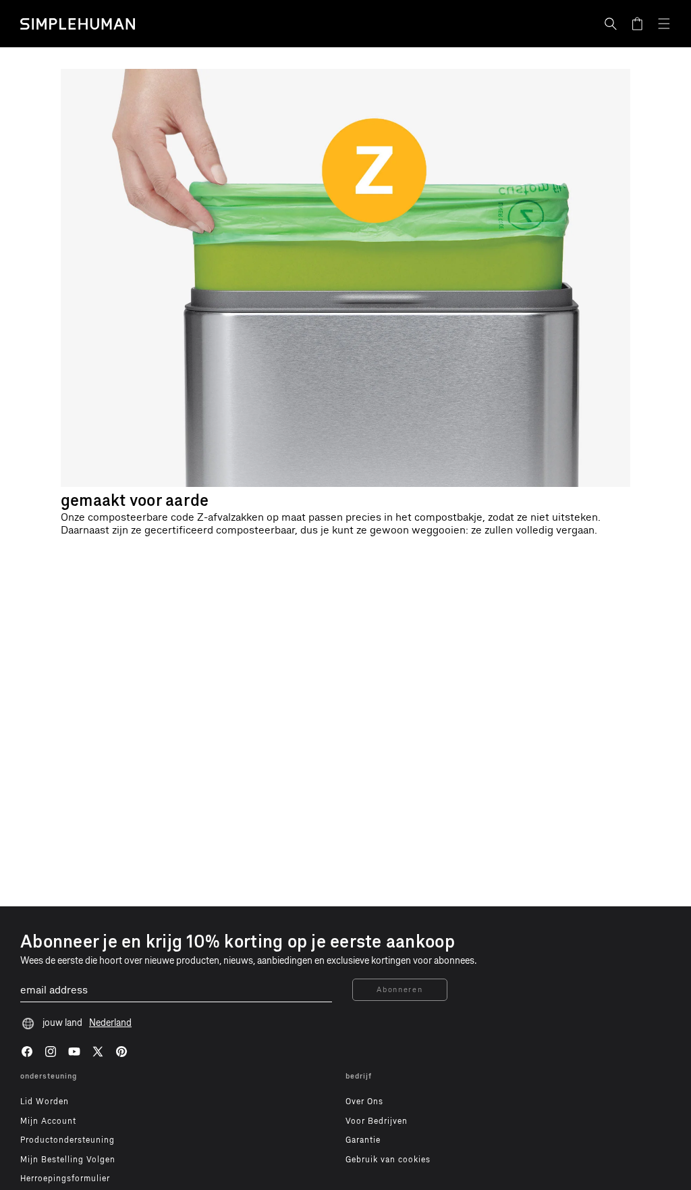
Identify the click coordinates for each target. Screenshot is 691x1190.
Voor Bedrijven (377, 1121)
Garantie (363, 1140)
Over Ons (364, 1101)
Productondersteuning (67, 1140)
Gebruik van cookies (388, 1159)
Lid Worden (44, 1101)
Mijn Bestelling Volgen (67, 1159)
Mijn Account (48, 1121)
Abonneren (399, 989)
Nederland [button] (110, 1023)
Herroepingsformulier (65, 1178)
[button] (610, 23)
